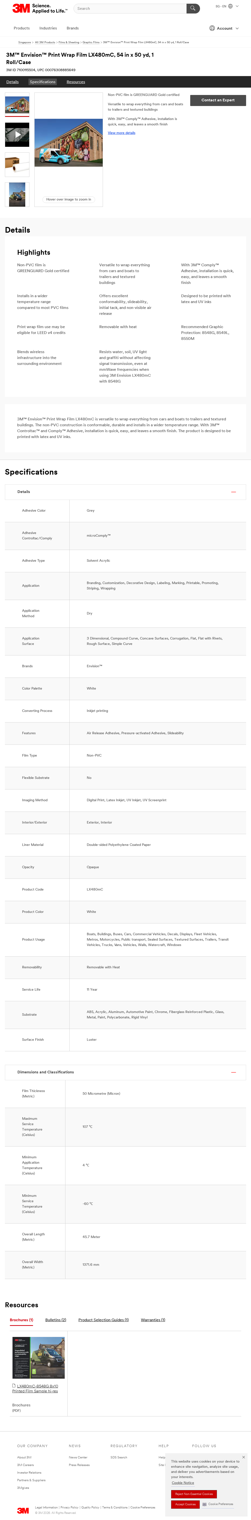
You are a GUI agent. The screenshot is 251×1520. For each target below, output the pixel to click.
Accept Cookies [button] (185, 1504)
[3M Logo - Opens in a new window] (40, 8)
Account (224, 29)
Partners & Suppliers (31, 1480)
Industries (48, 28)
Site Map (165, 1465)
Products (22, 28)
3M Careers (25, 1465)
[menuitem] (12, 82)
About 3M (24, 1457)
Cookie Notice (183, 1483)
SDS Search (119, 1457)
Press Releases (79, 1465)
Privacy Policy (69, 1507)
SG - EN (221, 6)
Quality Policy (90, 1507)
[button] (218, 1504)
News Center (78, 1457)
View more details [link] (121, 133)
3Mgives (23, 1488)
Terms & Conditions (114, 1507)
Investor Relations (29, 1472)
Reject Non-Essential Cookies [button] (194, 1494)
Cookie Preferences (142, 1507)
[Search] (193, 8)
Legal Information (46, 1507)
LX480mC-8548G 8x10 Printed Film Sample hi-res (35, 1389)
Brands (73, 28)
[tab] (21, 1320)
